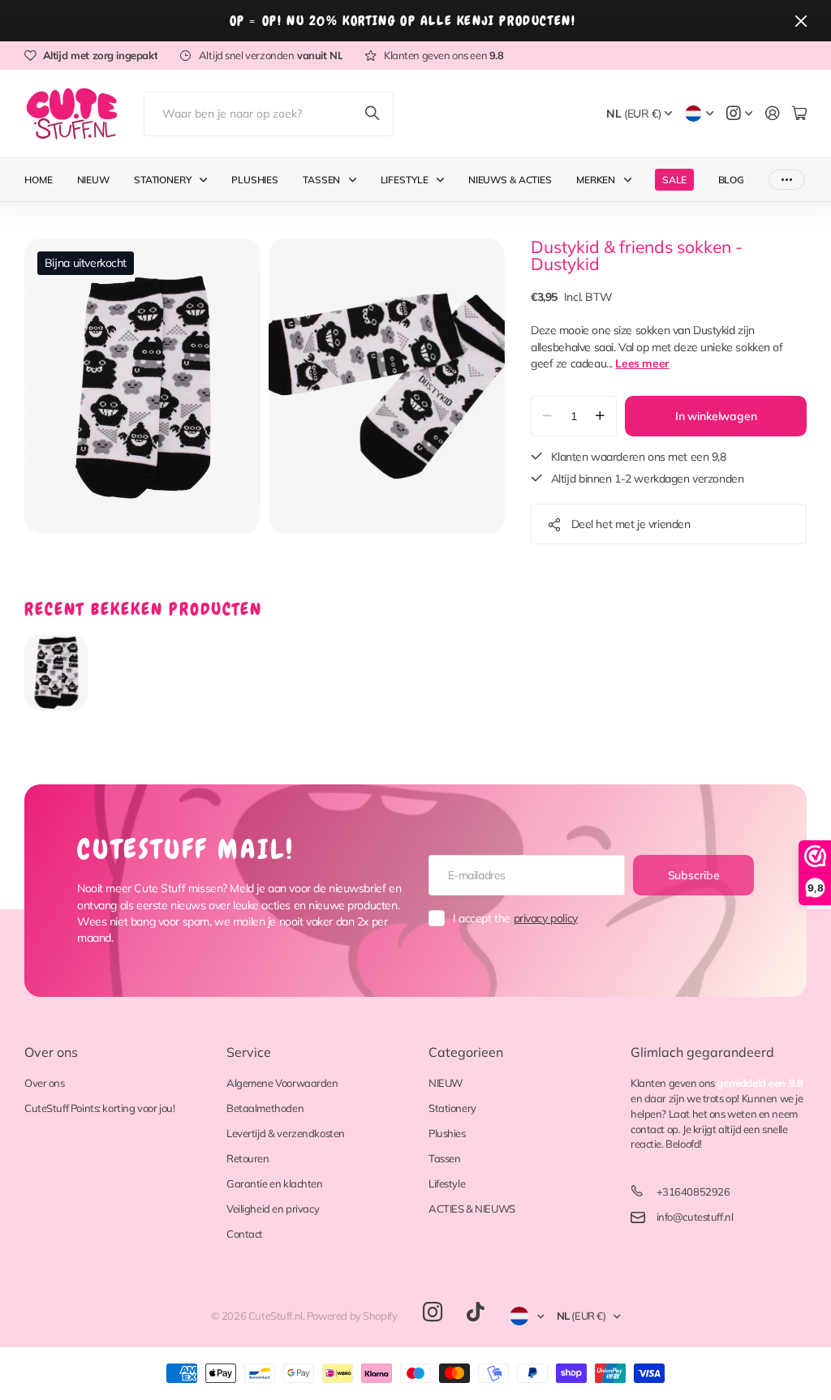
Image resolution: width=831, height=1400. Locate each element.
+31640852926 (693, 1191)
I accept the (515, 918)
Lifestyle (404, 180)
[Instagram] (432, 1313)
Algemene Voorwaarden (282, 1082)
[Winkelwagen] (799, 114)
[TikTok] (475, 1312)
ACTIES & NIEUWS (471, 1208)
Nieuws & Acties (510, 180)
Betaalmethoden (265, 1108)
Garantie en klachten (274, 1183)
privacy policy (546, 918)
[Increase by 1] (600, 416)
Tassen (321, 180)
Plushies (254, 180)
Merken (595, 180)
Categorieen (465, 1052)
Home (38, 180)
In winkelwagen (716, 416)
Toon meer (787, 179)
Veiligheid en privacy (272, 1208)
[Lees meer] (739, 114)
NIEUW (445, 1082)
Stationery (163, 180)
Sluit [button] (801, 20)
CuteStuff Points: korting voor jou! (99, 1108)
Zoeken (373, 114)
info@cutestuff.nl (695, 1216)
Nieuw (93, 180)
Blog (731, 180)
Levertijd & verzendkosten (285, 1133)
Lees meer (642, 363)
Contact (244, 1233)
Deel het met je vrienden (631, 524)
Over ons (51, 1052)
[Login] (772, 114)
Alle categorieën (207, 179)
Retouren (247, 1158)
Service (248, 1052)
